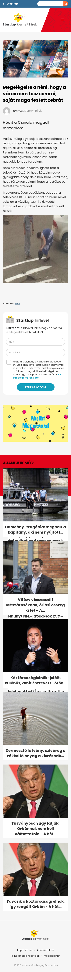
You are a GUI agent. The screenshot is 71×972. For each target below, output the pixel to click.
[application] (35, 423)
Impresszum (25, 950)
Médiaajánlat (52, 956)
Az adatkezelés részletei (36, 376)
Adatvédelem (45, 950)
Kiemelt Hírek (33, 111)
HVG (17, 303)
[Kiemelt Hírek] (22, 20)
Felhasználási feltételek (25, 956)
